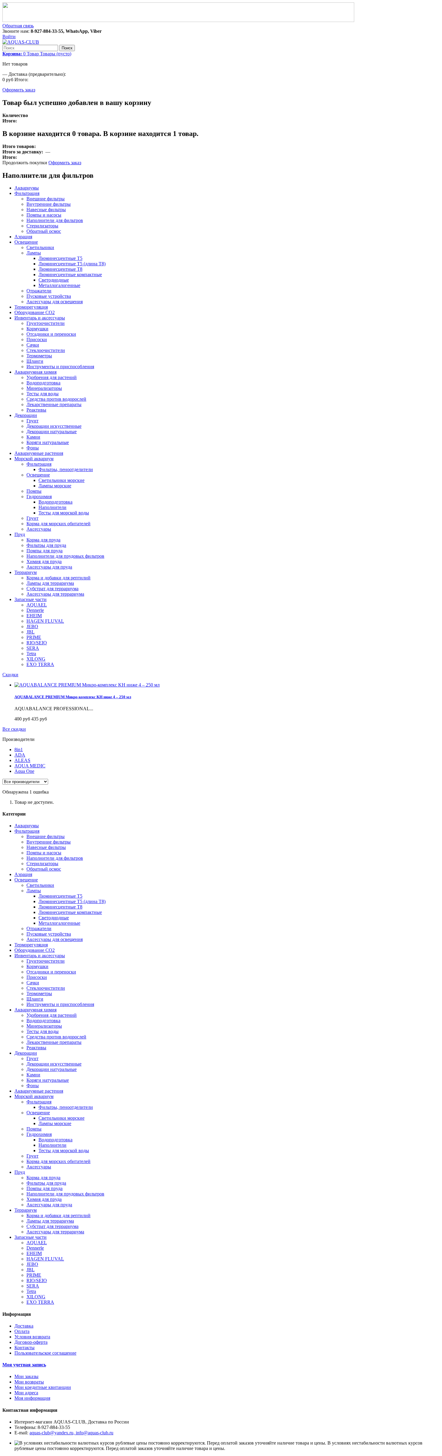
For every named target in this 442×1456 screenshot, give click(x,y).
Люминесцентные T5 (60, 258)
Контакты (24, 1347)
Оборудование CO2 (34, 312)
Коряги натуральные (47, 442)
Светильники (40, 247)
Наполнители (52, 507)
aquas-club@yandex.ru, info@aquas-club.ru (71, 1432)
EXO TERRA (40, 664)
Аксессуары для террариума (55, 594)
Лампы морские (54, 485)
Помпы (33, 491)
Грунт (32, 420)
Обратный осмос (43, 231)
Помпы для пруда (44, 550)
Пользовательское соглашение (45, 1353)
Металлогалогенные (59, 285)
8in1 (18, 749)
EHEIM (34, 615)
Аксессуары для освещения (54, 301)
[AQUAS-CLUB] (20, 42)
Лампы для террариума (50, 583)
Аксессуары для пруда (49, 566)
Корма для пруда (43, 539)
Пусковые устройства (48, 296)
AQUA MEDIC (29, 765)
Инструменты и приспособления (60, 366)
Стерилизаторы (42, 225)
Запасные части (30, 599)
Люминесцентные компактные (70, 274)
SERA (32, 648)
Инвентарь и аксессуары (39, 317)
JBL (30, 631)
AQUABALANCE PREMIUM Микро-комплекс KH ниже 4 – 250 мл (72, 697)
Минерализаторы (44, 388)
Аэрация (23, 236)
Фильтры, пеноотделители (65, 469)
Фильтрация (26, 193)
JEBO (32, 626)
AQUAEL (36, 604)
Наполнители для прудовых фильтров (65, 556)
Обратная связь (18, 25)
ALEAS (22, 760)
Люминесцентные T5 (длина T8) (72, 263)
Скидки (10, 674)
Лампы (33, 252)
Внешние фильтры (45, 198)
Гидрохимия (39, 496)
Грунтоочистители (45, 323)
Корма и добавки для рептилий (58, 577)
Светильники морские (61, 480)
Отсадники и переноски (51, 334)
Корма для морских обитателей (58, 523)
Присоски (36, 339)
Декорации (25, 415)
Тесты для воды (42, 393)
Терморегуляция (31, 307)
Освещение (26, 242)
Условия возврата (32, 1336)
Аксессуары (38, 529)
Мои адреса (26, 1392)
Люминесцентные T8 (60, 269)
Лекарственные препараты (53, 404)
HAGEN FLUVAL (45, 621)
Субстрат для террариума (52, 588)
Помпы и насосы (43, 214)
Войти (9, 36)
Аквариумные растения (38, 453)
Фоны (32, 447)
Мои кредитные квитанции (42, 1387)
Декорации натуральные (51, 431)
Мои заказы (26, 1376)
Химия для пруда (44, 561)
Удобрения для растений (51, 377)
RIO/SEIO (36, 642)
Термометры (39, 355)
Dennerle (35, 610)
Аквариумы (26, 187)
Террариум (25, 572)
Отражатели (38, 290)
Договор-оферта (31, 1342)
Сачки (32, 344)
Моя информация (32, 1398)
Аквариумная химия (35, 372)
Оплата (21, 1331)
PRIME (33, 637)
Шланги (34, 361)
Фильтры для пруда (46, 545)
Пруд (19, 534)
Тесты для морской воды (63, 512)
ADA (19, 754)
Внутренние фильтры (48, 204)
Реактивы (36, 409)
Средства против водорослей (56, 399)
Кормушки (37, 328)
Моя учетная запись (24, 1364)
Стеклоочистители (45, 350)
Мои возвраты (29, 1381)
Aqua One (24, 771)
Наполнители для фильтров (54, 220)
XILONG (35, 659)
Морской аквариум (34, 458)
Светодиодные (53, 279)
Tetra (31, 653)
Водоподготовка (43, 382)
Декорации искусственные (53, 426)
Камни (33, 437)
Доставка (23, 1325)
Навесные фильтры (46, 209)
